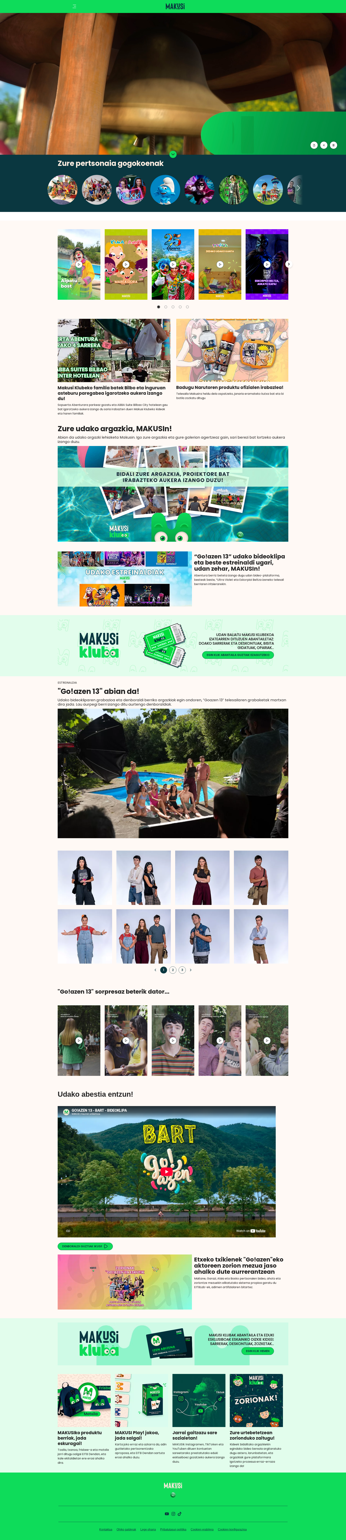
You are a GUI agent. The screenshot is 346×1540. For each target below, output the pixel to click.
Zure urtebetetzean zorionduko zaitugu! (252, 1435)
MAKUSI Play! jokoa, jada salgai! (137, 1435)
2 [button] (172, 970)
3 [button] (181, 970)
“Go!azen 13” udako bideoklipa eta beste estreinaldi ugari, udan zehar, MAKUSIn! (239, 562)
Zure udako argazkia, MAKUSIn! (115, 429)
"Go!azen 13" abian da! (98, 691)
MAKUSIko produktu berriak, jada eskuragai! (80, 1438)
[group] (79, 264)
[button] (298, 188)
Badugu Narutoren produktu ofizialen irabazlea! (229, 387)
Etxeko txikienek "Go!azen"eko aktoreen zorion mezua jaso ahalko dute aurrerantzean (238, 1265)
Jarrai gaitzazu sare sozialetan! (194, 1435)
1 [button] (162, 970)
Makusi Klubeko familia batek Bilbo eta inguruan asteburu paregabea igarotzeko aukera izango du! (112, 393)
